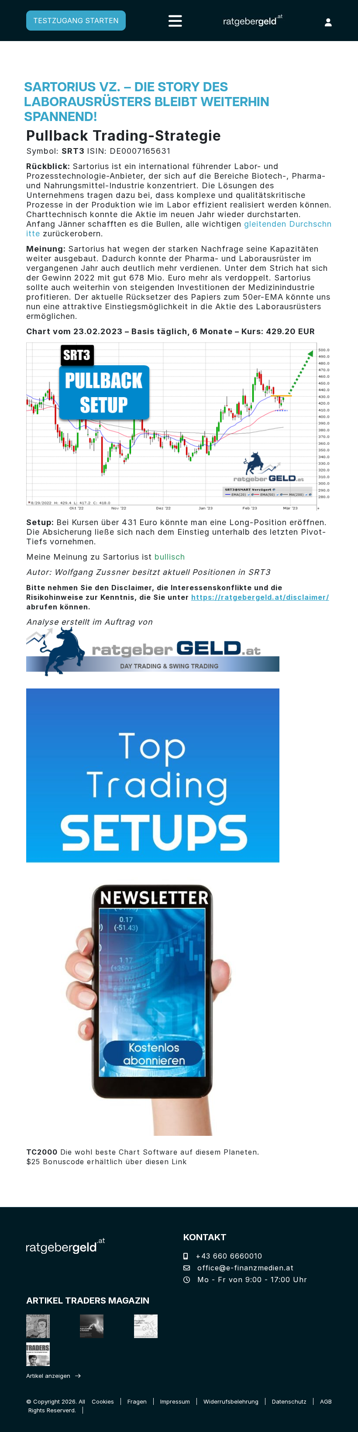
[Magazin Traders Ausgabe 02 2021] (41, 1326)
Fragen (137, 1401)
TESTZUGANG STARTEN (76, 20)
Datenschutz (289, 1401)
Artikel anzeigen (48, 1375)
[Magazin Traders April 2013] (41, 1354)
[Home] (65, 1245)
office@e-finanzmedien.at (244, 1267)
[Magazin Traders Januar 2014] (149, 1326)
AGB (326, 1401)
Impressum (175, 1401)
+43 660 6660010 (227, 1256)
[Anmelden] (328, 22)
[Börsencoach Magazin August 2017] (95, 1326)
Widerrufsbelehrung (230, 1401)
